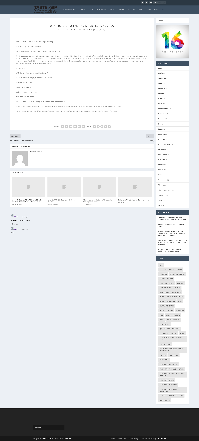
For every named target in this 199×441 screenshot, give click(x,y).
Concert (180, 283)
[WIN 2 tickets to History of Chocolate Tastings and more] (99, 187)
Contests (90, 30)
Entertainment (69, 10)
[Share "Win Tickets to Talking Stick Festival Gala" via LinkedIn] (71, 126)
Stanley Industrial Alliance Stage (171, 339)
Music (140, 10)
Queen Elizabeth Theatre (170, 329)
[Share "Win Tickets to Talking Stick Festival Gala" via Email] (79, 126)
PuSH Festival (165, 324)
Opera (162, 320)
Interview (180, 310)
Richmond (164, 333)
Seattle (174, 333)
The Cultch (173, 355)
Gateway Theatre (167, 306)
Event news (162, 114)
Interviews (101, 10)
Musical (177, 315)
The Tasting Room (165, 190)
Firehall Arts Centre (175, 297)
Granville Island (166, 310)
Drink (111, 10)
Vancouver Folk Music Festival (172, 369)
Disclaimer (143, 439)
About (125, 439)
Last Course (162, 154)
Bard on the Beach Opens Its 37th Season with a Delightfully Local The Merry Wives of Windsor (171, 233)
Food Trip (161, 139)
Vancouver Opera (167, 380)
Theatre (131, 10)
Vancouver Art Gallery (169, 364)
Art (162, 10)
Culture (120, 10)
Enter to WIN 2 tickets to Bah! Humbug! (133, 200)
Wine (160, 205)
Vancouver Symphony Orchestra (168, 390)
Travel (83, 10)
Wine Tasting (165, 400)
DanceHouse (164, 292)
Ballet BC (163, 274)
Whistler (173, 396)
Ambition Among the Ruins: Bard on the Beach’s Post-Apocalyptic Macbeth (172, 218)
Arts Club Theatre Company (171, 269)
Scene (160, 175)
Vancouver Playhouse (168, 385)
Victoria (163, 396)
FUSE (180, 301)
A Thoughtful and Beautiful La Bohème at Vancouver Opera (169, 250)
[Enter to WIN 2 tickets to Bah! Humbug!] (135, 187)
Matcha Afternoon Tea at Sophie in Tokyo (171, 225)
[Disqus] (82, 239)
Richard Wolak (70, 30)
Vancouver (164, 360)
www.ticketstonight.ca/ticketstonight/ (35, 73)
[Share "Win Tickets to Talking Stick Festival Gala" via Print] (83, 126)
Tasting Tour (165, 344)
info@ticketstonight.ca (23, 87)
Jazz (161, 315)
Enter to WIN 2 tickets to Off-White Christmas (61, 201)
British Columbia (166, 279)
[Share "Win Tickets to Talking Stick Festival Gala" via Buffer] (75, 126)
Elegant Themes (47, 439)
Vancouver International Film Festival (172, 374)
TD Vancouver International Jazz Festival (171, 350)
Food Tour (171, 301)
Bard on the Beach (177, 274)
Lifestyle (161, 159)
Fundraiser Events (164, 144)
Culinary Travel (166, 288)
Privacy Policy (133, 439)
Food (91, 10)
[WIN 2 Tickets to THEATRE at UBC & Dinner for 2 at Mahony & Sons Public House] (28, 187)
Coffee (160, 83)
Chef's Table (162, 78)
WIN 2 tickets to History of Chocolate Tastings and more (97, 201)
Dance (148, 10)
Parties (160, 170)
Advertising (152, 439)
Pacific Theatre (173, 320)
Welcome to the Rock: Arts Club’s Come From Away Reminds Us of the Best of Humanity (172, 242)
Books (160, 73)
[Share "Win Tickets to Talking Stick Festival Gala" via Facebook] (63, 126)
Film (156, 10)
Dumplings (176, 292)
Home (113, 439)
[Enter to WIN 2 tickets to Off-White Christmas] (64, 187)
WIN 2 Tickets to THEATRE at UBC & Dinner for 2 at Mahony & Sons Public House (28, 201)
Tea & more (162, 180)
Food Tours (162, 134)
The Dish (161, 185)
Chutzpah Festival (167, 283)
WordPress (67, 439)
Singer (182, 333)
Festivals (161, 119)
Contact (119, 439)
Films (162, 297)
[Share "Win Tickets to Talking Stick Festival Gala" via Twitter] (67, 126)
